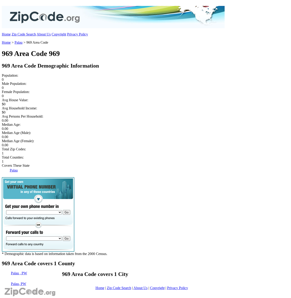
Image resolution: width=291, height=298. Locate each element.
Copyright (59, 34)
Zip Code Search (24, 34)
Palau (19, 42)
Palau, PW (18, 284)
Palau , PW (19, 273)
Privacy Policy (77, 34)
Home (6, 34)
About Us (44, 34)
